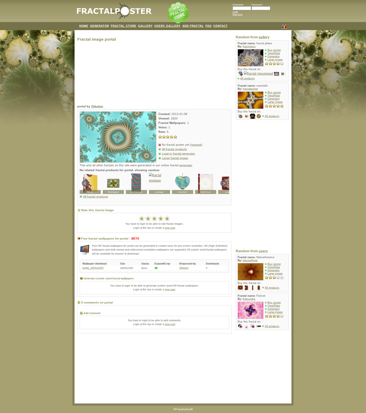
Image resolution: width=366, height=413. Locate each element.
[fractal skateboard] (252, 287)
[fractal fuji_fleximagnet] (113, 183)
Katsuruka (249, 299)
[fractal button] (240, 116)
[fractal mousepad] (258, 73)
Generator (274, 56)
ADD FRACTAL (193, 26)
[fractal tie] (240, 73)
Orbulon (97, 106)
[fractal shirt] (252, 116)
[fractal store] (178, 13)
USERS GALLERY (167, 26)
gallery (264, 37)
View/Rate (274, 53)
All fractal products (174, 149)
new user (170, 227)
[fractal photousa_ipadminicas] (136, 183)
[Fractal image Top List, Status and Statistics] (284, 25)
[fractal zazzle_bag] (246, 326)
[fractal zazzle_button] (252, 326)
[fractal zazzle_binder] (90, 183)
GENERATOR (99, 26)
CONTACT (220, 26)
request (196, 144)
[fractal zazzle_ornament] (182, 183)
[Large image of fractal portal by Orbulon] (118, 161)
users (263, 251)
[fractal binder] (246, 287)
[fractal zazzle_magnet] (240, 326)
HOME (83, 26)
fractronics (249, 46)
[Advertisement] (154, 74)
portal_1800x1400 (93, 267)
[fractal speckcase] (258, 287)
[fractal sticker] (258, 116)
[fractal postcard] (276, 73)
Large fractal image (175, 158)
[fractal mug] (282, 73)
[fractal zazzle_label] (258, 326)
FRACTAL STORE (123, 26)
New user (238, 14)
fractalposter (250, 88)
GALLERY (145, 26)
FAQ (208, 26)
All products (247, 78)
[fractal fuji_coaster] (228, 183)
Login (235, 12)
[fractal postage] (159, 183)
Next (223, 183)
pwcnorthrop (250, 260)
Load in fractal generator (178, 153)
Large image (275, 59)
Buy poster (274, 50)
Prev (85, 183)
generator (185, 165)
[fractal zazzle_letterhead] (205, 183)
